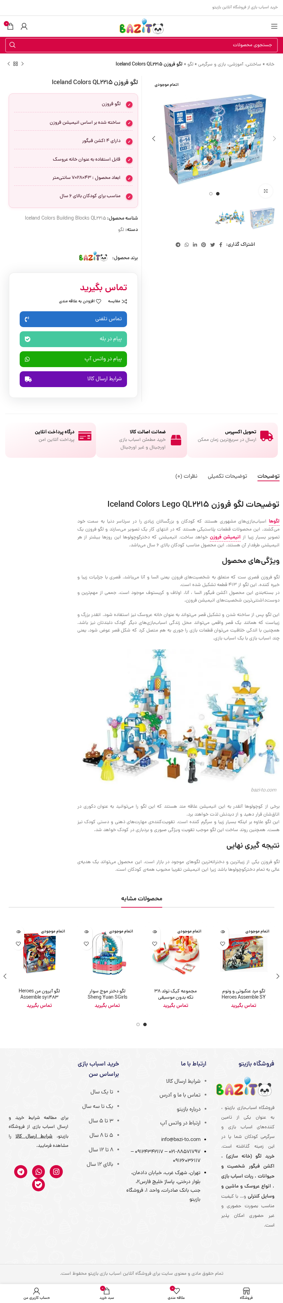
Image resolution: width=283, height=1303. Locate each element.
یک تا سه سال (97, 1107)
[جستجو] (12, 45)
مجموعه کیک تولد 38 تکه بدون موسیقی (175, 994)
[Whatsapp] (38, 1171)
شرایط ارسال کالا (183, 1082)
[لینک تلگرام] (178, 244)
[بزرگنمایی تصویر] (266, 191)
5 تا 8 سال (101, 1136)
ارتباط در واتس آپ (180, 1123)
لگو (190, 64)
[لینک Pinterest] (203, 244)
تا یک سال (101, 1092)
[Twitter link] (212, 244)
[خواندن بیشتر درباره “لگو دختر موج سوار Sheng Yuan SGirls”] (86, 932)
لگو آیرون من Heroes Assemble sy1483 (39, 994)
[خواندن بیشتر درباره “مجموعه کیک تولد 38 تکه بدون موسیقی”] (154, 932)
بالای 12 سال (100, 1165)
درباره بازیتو (189, 1109)
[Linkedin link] (195, 244)
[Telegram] (20, 1171)
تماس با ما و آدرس (180, 1095)
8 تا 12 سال (101, 1150)
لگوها (274, 521)
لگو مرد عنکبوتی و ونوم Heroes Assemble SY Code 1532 (244, 998)
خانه (270, 64)
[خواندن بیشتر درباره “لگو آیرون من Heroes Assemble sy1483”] (18, 932)
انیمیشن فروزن (225, 537)
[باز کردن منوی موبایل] (274, 26)
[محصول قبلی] (22, 64)
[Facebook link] (220, 244)
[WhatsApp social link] (187, 244)
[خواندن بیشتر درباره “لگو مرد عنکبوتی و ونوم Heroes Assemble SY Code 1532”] (223, 932)
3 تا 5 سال (101, 1121)
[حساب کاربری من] (24, 26)
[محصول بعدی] (8, 64)
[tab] (268, 477)
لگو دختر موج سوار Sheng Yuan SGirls (107, 994)
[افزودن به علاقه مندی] (223, 944)
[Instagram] (56, 1171)
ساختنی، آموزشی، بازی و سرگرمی (229, 64)
